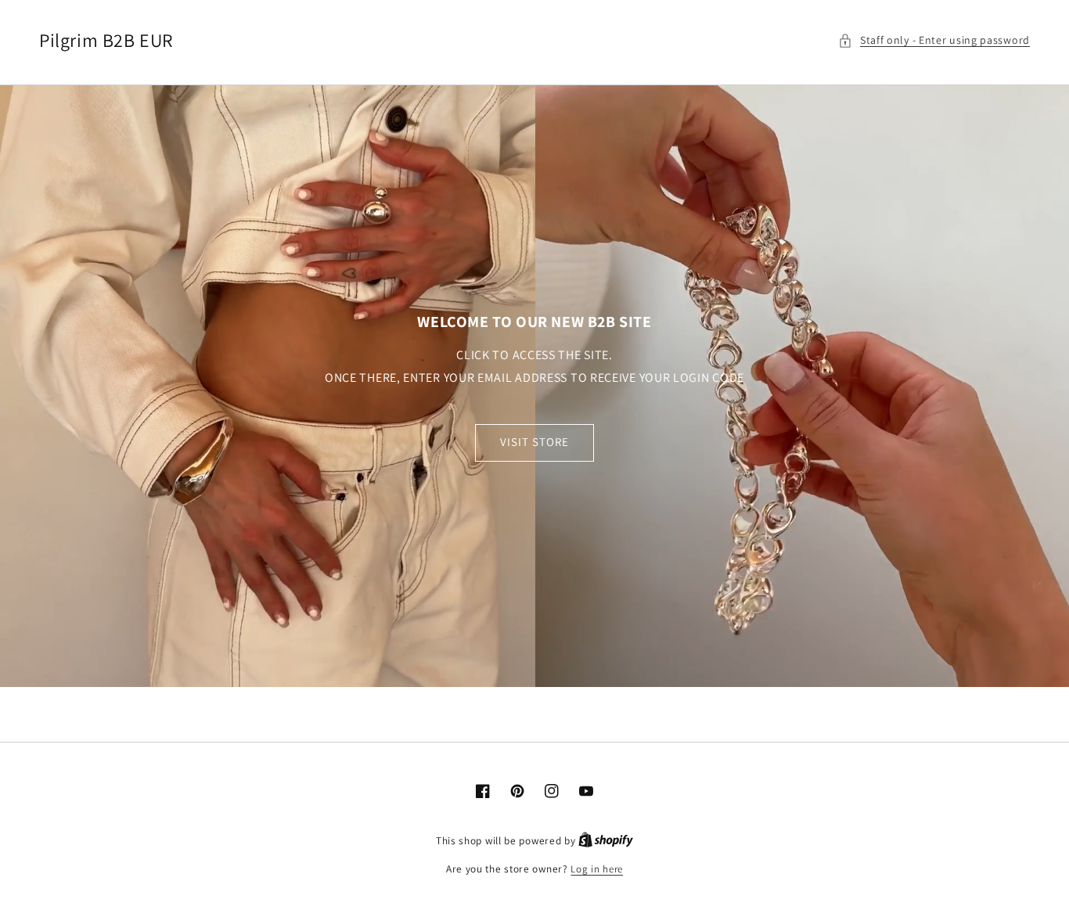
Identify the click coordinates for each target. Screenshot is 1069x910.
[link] (534, 385)
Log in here (596, 869)
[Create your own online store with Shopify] (605, 840)
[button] (934, 40)
